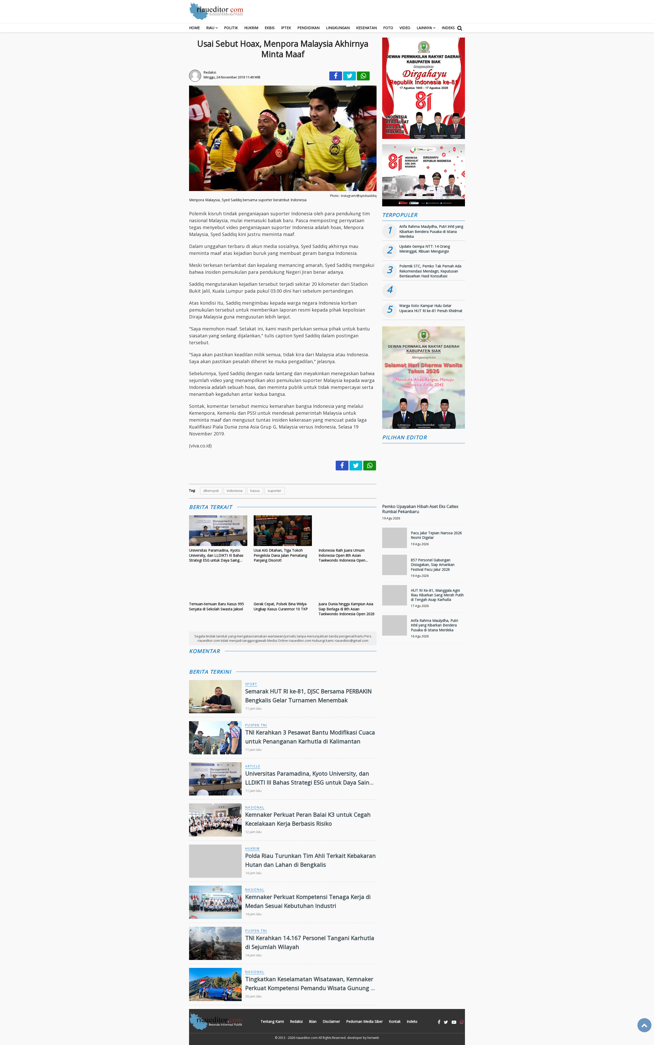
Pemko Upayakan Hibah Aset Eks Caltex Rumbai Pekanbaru (420, 509)
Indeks (448, 27)
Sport (251, 684)
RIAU (210, 27)
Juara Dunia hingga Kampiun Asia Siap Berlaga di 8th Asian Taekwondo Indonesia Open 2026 (347, 608)
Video (405, 27)
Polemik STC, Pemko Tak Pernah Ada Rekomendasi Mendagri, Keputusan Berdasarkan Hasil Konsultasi (430, 271)
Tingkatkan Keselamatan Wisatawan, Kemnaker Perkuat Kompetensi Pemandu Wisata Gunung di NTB (310, 988)
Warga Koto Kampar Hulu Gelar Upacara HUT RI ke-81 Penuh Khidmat (430, 308)
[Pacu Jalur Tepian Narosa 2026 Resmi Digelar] (394, 540)
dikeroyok (211, 490)
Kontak (395, 1021)
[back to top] (644, 1025)
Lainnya (424, 27)
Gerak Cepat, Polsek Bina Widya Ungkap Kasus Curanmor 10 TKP (281, 606)
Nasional (254, 807)
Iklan (313, 1021)
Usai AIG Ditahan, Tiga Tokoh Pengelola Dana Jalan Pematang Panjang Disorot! (280, 555)
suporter (274, 490)
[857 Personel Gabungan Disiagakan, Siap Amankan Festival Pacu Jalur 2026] (394, 567)
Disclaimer (331, 1021)
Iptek (286, 27)
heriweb (373, 1038)
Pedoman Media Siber (364, 1021)
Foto (388, 27)
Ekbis (270, 27)
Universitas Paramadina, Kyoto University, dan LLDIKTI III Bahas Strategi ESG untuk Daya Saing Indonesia (216, 555)
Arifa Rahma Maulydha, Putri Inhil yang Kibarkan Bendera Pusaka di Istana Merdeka (431, 231)
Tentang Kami (272, 1021)
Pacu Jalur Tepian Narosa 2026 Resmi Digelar (436, 535)
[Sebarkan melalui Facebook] (335, 76)
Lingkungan (338, 27)
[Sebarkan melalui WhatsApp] (363, 76)
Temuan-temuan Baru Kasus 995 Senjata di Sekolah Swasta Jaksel (216, 606)
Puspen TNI (256, 725)
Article (252, 766)
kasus (255, 490)
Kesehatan (366, 27)
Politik (231, 27)
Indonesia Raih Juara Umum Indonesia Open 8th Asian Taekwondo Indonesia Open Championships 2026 (342, 555)
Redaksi (296, 1021)
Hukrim (251, 27)
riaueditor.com (307, 1038)
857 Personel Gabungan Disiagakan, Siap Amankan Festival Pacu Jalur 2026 (432, 564)
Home (194, 27)
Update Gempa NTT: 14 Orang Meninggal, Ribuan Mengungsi (424, 249)
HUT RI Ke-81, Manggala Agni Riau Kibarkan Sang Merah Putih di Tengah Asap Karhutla (437, 595)
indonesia (234, 490)
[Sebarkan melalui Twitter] (349, 76)
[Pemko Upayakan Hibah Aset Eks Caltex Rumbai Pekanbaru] (423, 489)
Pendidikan (308, 27)
